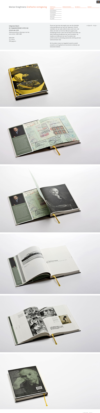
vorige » (95, 25)
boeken (52, 9)
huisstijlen (53, 14)
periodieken (53, 11)
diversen (52, 16)
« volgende (89, 25)
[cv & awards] (98, 2)
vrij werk (52, 18)
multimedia (53, 12)
